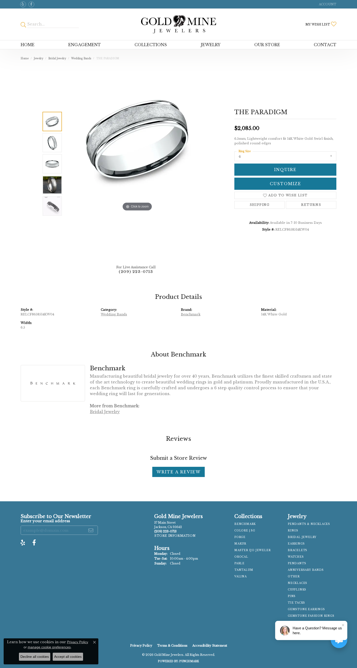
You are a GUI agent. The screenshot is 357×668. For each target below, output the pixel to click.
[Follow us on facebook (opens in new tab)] (31, 4)
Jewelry (211, 44)
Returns (311, 205)
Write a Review (178, 471)
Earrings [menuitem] (296, 543)
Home (27, 44)
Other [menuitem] (294, 576)
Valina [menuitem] (240, 576)
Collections (151, 44)
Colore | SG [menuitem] (244, 530)
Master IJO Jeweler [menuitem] (252, 550)
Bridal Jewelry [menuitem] (302, 537)
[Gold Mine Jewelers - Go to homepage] (178, 24)
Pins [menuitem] (292, 596)
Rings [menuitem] (293, 530)
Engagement (84, 44)
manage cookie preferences (49, 647)
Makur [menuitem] (240, 543)
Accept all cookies (68, 657)
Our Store (267, 44)
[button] (327, 4)
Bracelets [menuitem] (297, 550)
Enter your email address (45, 521)
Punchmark (189, 661)
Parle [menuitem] (239, 563)
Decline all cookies (34, 657)
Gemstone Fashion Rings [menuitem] (311, 615)
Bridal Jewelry (57, 58)
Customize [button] (285, 183)
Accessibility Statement (209, 645)
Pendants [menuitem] (297, 563)
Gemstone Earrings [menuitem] (306, 609)
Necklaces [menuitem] (297, 583)
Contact (325, 44)
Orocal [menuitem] (241, 556)
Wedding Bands (81, 58)
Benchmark (190, 314)
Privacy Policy (141, 645)
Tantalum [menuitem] (243, 570)
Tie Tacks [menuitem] (296, 602)
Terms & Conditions (172, 645)
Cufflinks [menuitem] (297, 589)
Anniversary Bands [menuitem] (306, 570)
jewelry (38, 58)
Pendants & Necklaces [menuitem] (309, 524)
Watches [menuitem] (296, 556)
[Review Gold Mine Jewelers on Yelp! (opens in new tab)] (23, 4)
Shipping (260, 205)
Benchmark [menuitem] (245, 524)
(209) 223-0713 (136, 271)
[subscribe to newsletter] (91, 530)
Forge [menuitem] (240, 537)
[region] (137, 164)
